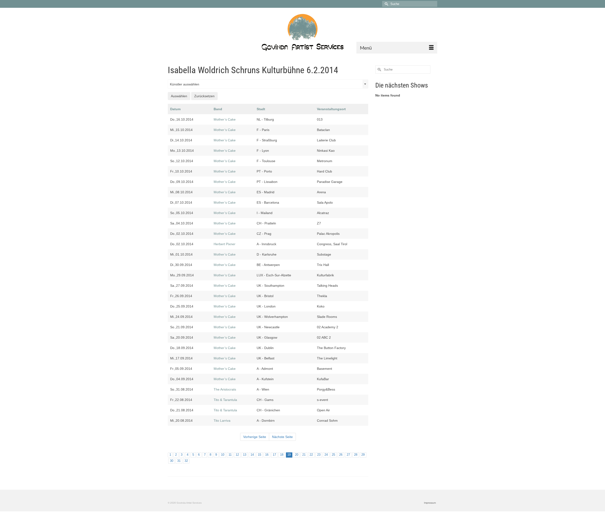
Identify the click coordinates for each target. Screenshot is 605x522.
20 (296, 454)
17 (274, 454)
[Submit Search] (385, 4)
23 (318, 454)
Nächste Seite (282, 437)
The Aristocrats (225, 389)
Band (218, 109)
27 (348, 454)
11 (230, 454)
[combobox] (268, 84)
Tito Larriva (222, 420)
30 (171, 461)
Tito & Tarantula (225, 400)
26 (340, 454)
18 (281, 454)
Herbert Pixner (224, 244)
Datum (175, 109)
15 (259, 454)
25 (333, 454)
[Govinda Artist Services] (302, 32)
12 (237, 454)
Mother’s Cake (225, 119)
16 (266, 454)
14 (252, 454)
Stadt (261, 109)
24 (326, 454)
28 (355, 454)
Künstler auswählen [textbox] (184, 84)
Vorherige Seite (254, 437)
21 (304, 454)
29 (363, 454)
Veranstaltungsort (331, 109)
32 (186, 461)
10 (222, 454)
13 (244, 454)
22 (311, 454)
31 (179, 461)
